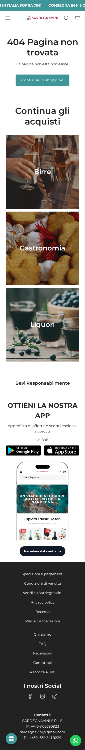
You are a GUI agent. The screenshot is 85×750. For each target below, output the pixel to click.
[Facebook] (30, 696)
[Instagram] (42, 696)
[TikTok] (54, 696)
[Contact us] (75, 740)
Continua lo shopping (42, 80)
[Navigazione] (7, 18)
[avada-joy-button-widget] (11, 738)
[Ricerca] (66, 18)
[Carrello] (77, 18)
